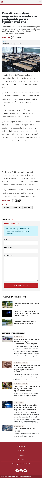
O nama (21, 451)
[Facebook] (17, 470)
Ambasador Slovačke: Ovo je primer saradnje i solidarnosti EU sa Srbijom (26, 341)
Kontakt (21, 459)
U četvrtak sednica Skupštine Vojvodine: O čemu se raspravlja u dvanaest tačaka (26, 368)
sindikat (27, 207)
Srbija (5, 42)
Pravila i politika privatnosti (21, 464)
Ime (6, 239)
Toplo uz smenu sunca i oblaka (24, 429)
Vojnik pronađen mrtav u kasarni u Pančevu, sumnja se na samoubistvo (26, 313)
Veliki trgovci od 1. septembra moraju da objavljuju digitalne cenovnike (26, 388)
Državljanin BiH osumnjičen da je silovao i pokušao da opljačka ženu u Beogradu (25, 407)
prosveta (16, 207)
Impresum (21, 455)
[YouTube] (25, 470)
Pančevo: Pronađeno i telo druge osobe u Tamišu (24, 323)
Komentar (8, 255)
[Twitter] (21, 470)
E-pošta (8, 247)
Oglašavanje (21, 446)
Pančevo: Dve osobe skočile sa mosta (26, 304)
